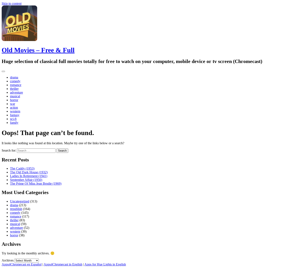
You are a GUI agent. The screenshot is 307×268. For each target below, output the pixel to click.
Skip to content (12, 3)
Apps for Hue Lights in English (105, 264)
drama (14, 77)
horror (14, 100)
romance (15, 85)
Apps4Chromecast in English (63, 264)
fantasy (14, 115)
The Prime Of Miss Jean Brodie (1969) (35, 183)
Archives (8, 260)
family (14, 122)
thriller (14, 88)
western (15, 111)
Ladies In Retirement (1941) (28, 176)
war (12, 104)
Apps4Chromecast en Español (22, 264)
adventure (16, 92)
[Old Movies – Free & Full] (19, 40)
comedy (15, 81)
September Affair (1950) (26, 180)
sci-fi (13, 119)
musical (15, 96)
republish (16, 209)
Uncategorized (19, 201)
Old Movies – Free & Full (38, 50)
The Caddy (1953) (22, 168)
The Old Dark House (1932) (29, 172)
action (14, 107)
